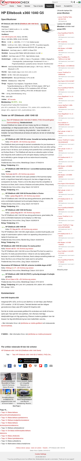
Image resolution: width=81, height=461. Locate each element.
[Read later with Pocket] (35, 366)
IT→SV (17, 268)
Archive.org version (29, 142)
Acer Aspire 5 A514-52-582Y (66, 81)
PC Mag (13, 229)
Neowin (8, 248)
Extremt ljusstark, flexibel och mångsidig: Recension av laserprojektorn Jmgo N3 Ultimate (24, 384)
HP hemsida (12, 99)
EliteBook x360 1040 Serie (29, 24)
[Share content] (5, 365)
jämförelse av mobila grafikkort (31, 323)
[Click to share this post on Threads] (15, 366)
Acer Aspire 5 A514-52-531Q (66, 183)
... (78, 6)
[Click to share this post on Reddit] (30, 366)
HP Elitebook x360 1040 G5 (11, 350)
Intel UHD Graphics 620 (9, 37)
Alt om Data (10, 279)
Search (58, 6)
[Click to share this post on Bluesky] (20, 366)
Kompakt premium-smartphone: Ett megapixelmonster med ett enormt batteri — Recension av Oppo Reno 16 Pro (8, 400)
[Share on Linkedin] (46, 366)
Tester (19, 6)
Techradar (9, 174)
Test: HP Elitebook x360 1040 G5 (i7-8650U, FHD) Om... (32, 354)
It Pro (12, 142)
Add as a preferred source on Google (30, 360)
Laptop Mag (14, 196)
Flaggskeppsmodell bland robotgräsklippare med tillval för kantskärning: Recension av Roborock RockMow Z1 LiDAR (24, 400)
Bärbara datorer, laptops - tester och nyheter (28, 448)
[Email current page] (51, 366)
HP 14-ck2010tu (62, 42)
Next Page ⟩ (16, 406)
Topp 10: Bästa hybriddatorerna (12, 438)
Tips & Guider (38, 6)
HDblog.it (9, 268)
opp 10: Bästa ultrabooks (11, 436)
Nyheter (27, 6)
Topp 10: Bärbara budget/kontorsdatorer (15, 420)
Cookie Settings (40, 454)
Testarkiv (49, 6)
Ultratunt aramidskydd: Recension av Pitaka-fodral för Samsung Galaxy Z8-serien (8, 384)
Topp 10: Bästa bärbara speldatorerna (14, 417)
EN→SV (19, 142)
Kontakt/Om (68, 6)
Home (12, 6)
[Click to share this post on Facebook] (9, 366)
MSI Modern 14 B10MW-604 (66, 66)
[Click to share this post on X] (25, 366)
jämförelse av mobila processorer (39, 334)
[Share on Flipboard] (40, 366)
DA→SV (19, 279)
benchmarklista (6, 326)
